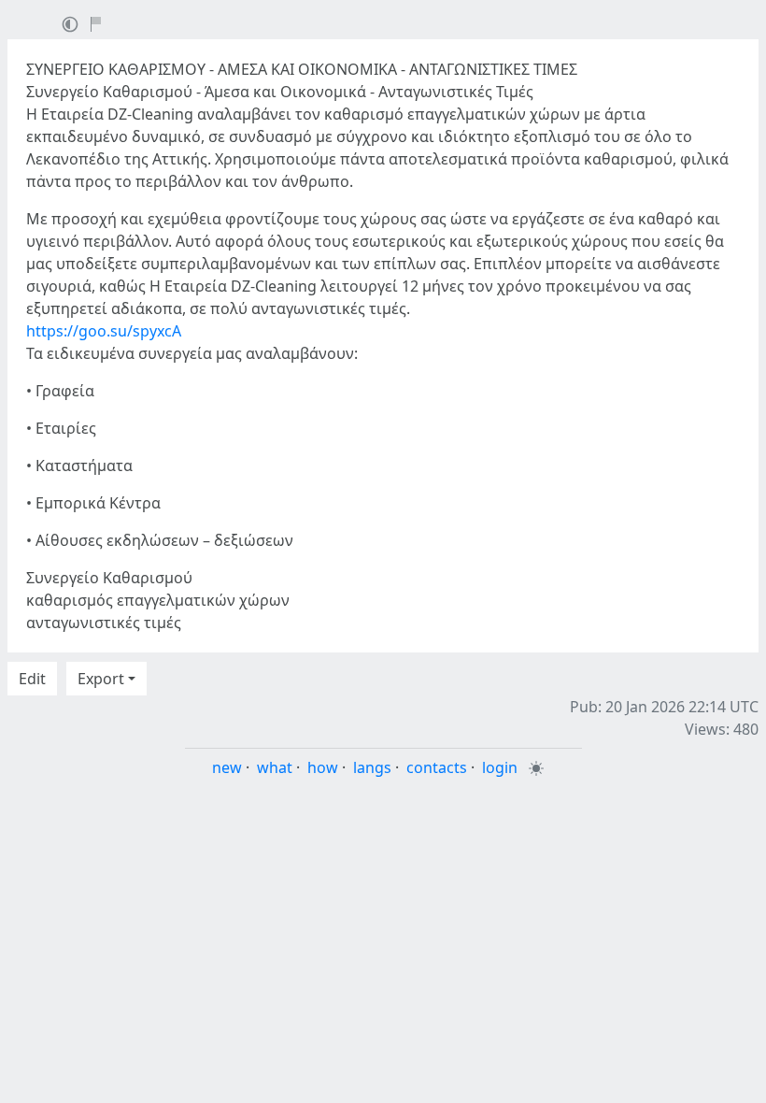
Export (101, 678)
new (227, 767)
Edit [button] (32, 678)
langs (372, 767)
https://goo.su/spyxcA (103, 331)
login (500, 767)
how (322, 767)
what (274, 767)
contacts (436, 767)
